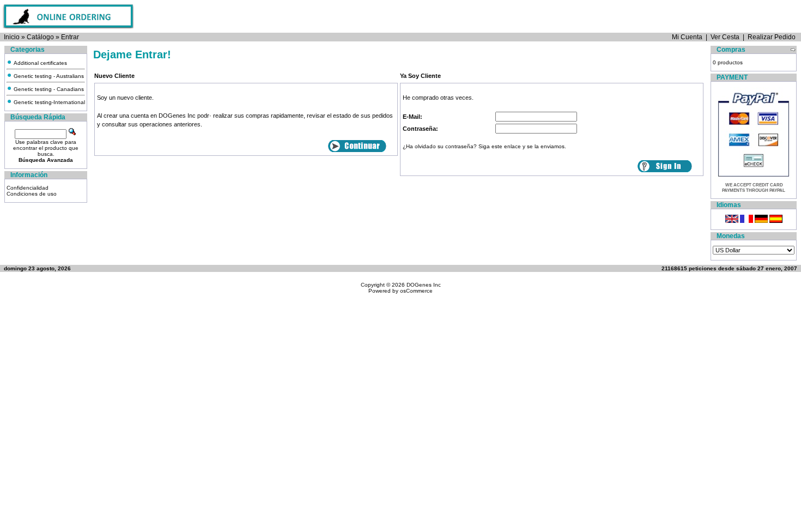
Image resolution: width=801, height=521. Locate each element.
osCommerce (416, 291)
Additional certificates (39, 63)
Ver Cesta (725, 37)
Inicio (12, 37)
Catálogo (40, 37)
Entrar (70, 37)
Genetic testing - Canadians (48, 89)
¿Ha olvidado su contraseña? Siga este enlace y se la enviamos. (484, 146)
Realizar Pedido (772, 37)
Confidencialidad (27, 188)
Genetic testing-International (48, 102)
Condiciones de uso (32, 194)
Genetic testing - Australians (48, 76)
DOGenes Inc (423, 285)
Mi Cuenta (687, 37)
